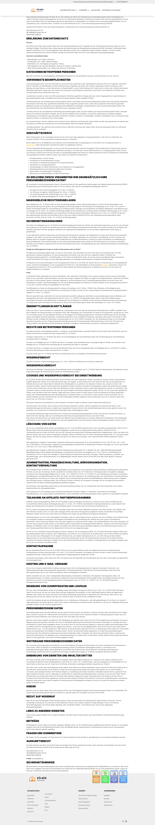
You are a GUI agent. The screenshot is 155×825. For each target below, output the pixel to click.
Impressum (108, 802)
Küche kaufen (83, 799)
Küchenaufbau (83, 808)
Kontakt (106, 799)
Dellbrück (30, 799)
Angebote (105, 265)
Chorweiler (48, 794)
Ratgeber (107, 795)
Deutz (47, 797)
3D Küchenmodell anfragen (87, 795)
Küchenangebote (84, 802)
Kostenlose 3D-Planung (111, 10)
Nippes (47, 807)
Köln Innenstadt (32, 805)
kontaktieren (30, 145)
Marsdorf (30, 812)
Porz (46, 810)
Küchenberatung (84, 805)
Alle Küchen (95, 10)
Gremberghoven (50, 800)
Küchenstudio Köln (67, 10)
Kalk (46, 804)
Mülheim (30, 808)
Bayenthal (30, 795)
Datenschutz (108, 805)
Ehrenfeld (30, 802)
